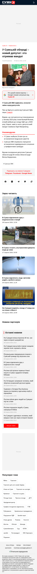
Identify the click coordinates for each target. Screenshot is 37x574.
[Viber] (25, 181)
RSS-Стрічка (10, 545)
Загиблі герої (22, 515)
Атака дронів (8, 520)
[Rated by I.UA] (18, 551)
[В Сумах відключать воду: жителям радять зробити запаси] (18, 266)
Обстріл (14, 524)
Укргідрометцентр (9, 502)
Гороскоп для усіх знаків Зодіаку (14, 485)
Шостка (6, 524)
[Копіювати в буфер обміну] (31, 181)
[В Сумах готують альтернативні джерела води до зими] (18, 235)
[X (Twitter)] (12, 181)
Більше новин (11, 426)
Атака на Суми (8, 489)
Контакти (8, 548)
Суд (18, 528)
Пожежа (17, 520)
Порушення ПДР (9, 515)
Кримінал (7, 493)
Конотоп (26, 520)
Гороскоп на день (18, 493)
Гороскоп (13, 480)
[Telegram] (18, 181)
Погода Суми (8, 498)
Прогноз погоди (20, 498)
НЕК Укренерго (28, 533)
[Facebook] (5, 181)
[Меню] (34, 2)
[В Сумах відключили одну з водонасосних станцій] (18, 205)
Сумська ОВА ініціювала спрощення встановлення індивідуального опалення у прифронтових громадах (19, 144)
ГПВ (29, 507)
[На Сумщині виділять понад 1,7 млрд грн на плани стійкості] (18, 296)
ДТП (30, 498)
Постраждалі (15, 533)
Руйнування (7, 511)
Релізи (18, 545)
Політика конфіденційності (23, 548)
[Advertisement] (18, 23)
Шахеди (22, 524)
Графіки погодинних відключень (14, 507)
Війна (5, 480)
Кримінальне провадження (23, 511)
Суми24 (9, 112)
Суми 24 (17, 557)
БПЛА (25, 528)
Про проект (27, 545)
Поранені (7, 537)
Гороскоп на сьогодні (23, 489)
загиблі (6, 533)
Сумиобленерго (9, 528)
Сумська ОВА (8, 164)
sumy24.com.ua (9, 560)
